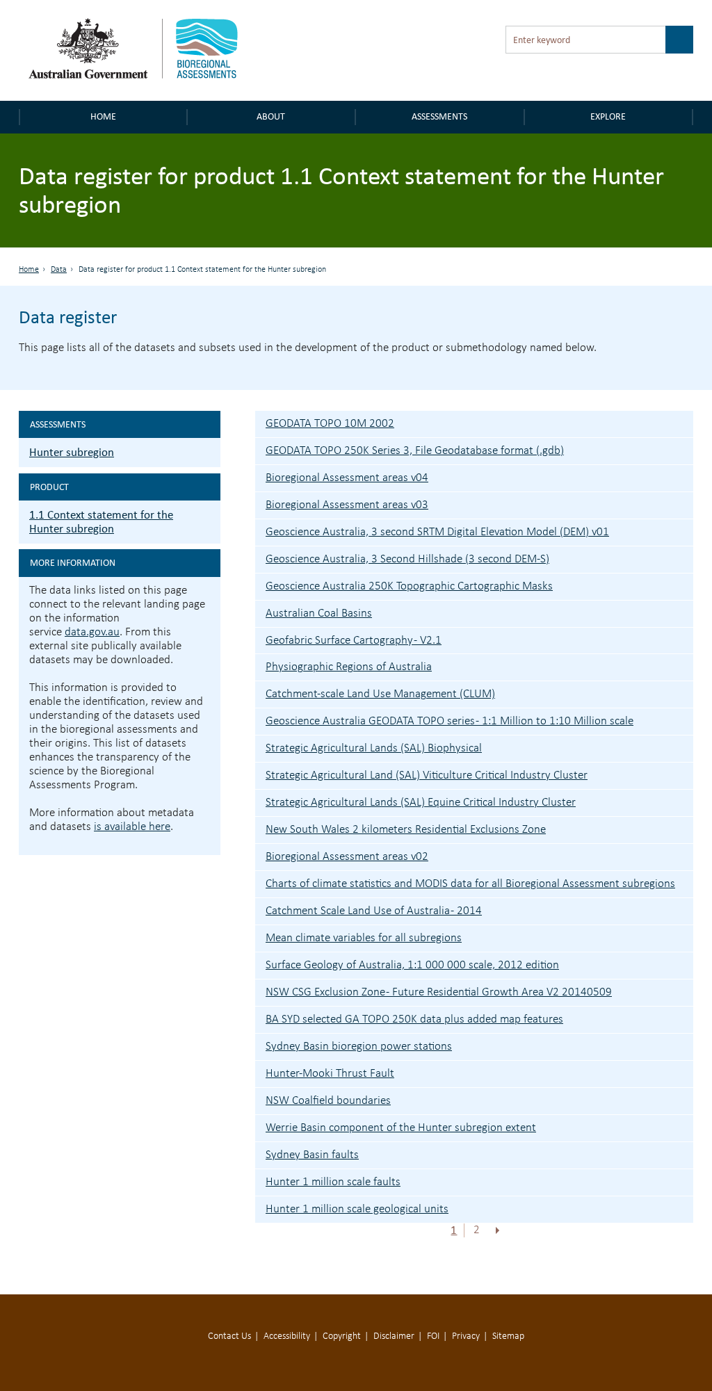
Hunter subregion (71, 452)
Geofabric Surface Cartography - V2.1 (354, 640)
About (271, 116)
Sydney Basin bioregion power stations (359, 1046)
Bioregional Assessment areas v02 (347, 857)
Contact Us (229, 1336)
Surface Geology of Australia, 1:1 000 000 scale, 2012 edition (412, 965)
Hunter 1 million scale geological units (357, 1209)
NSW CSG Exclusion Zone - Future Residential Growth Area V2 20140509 (439, 992)
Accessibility (287, 1336)
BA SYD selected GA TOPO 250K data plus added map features (414, 1019)
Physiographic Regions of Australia (349, 667)
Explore (608, 116)
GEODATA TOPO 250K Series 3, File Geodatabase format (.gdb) (415, 451)
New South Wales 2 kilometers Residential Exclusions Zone (406, 830)
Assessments (439, 116)
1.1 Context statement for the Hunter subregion (101, 521)
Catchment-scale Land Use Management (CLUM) (380, 694)
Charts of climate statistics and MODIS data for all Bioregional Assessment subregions (470, 884)
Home (103, 116)
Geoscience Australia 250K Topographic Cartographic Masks (409, 586)
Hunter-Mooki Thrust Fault (330, 1074)
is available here (132, 827)
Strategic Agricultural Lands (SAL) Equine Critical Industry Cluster (421, 802)
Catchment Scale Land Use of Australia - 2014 (374, 911)
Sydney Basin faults (312, 1155)
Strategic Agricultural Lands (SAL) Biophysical (374, 748)
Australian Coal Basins (319, 613)
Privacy (466, 1336)
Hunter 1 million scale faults (333, 1182)
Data (59, 270)
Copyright (342, 1336)
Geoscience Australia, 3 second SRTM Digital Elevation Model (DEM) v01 (437, 532)
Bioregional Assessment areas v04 (347, 478)
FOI (433, 1336)
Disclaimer (393, 1336)
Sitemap (508, 1336)
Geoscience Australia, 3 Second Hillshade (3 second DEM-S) (407, 559)
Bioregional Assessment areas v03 (347, 505)
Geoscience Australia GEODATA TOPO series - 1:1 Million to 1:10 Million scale (449, 721)
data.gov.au (92, 632)
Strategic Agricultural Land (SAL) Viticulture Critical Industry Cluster (427, 775)
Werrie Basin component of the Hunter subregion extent (401, 1128)
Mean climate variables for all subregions (364, 938)
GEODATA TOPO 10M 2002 (330, 424)
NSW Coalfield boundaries (328, 1101)
